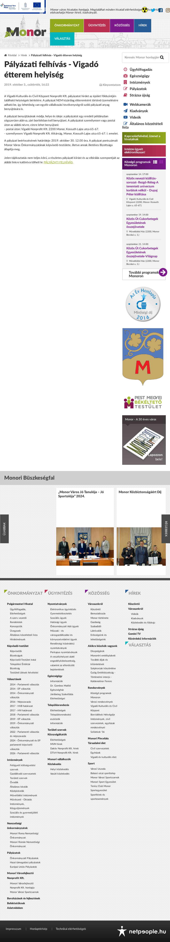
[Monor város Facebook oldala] (160, 10)
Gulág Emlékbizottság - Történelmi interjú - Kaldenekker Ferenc (103, 676)
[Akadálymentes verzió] (145, 10)
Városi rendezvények (102, 702)
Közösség (122, 25)
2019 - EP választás (20, 719)
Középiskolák (17, 791)
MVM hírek (56, 744)
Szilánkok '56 (97, 732)
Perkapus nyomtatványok (63, 652)
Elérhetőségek (58, 710)
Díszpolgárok (97, 651)
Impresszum (13, 929)
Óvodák (14, 782)
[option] (85, 531)
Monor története (99, 618)
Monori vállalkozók (59, 759)
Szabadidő (96, 626)
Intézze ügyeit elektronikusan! (134, 151)
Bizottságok (16, 655)
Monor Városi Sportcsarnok (24, 892)
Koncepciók (16, 626)
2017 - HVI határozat (21, 710)
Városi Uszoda (98, 769)
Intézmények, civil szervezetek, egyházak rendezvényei (103, 723)
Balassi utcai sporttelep (103, 773)
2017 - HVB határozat (21, 706)
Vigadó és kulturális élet (103, 757)
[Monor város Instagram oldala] (168, 10)
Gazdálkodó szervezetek (23, 774)
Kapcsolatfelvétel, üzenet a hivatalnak (142, 138)
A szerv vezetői (18, 618)
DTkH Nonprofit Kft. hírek (64, 753)
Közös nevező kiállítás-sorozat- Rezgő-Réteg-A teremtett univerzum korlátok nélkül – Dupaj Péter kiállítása (142, 186)
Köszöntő (95, 609)
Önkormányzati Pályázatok (24, 858)
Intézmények (140, 82)
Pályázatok (138, 89)
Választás (62, 38)
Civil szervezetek (100, 748)
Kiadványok (139, 111)
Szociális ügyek (58, 618)
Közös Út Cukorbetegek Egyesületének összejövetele (142, 223)
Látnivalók (96, 631)
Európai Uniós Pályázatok (23, 867)
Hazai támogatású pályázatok (25, 862)
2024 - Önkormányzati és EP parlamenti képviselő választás (25, 744)
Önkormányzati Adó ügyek (64, 626)
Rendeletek (16, 622)
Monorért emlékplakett (103, 655)
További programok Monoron (144, 274)
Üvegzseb (15, 631)
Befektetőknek (16, 903)
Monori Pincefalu (98, 738)
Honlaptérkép (38, 929)
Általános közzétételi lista (23, 635)
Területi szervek (18, 778)
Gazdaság (95, 622)
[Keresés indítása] (162, 57)
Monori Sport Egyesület (103, 782)
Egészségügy (139, 76)
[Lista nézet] (155, 162)
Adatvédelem (15, 908)
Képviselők (16, 651)
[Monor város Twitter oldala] (153, 10)
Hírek (143, 25)
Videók (135, 117)
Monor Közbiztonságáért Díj (140, 492)
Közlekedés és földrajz (143, 622)
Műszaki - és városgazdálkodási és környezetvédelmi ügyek (63, 635)
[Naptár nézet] (161, 162)
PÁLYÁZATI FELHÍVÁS (58, 162)
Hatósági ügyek (58, 622)
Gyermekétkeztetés (61, 613)
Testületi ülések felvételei (24, 672)
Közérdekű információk (142, 638)
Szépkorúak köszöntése (103, 668)
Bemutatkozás (98, 613)
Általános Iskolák (19, 787)
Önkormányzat (66, 25)
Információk (56, 681)
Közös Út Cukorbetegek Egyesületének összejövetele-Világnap (142, 252)
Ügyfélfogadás (141, 69)
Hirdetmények (17, 639)
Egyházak (95, 753)
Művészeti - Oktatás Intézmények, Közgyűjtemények (21, 803)
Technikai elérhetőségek (71, 929)
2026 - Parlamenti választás (24, 753)
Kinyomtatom (111, 85)
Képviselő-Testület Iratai (23, 660)
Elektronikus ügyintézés (63, 609)
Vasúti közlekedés (60, 774)
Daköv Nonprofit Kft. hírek (64, 748)
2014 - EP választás (20, 689)
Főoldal (12, 55)
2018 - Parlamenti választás (24, 714)
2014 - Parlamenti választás (24, 684)
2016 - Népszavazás (20, 702)
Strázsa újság (140, 95)
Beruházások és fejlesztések (23, 898)
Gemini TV (134, 633)
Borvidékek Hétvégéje (103, 714)
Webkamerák (140, 104)
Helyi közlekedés (59, 769)
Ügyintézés (97, 25)
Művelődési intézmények (23, 795)
